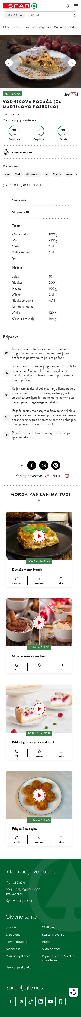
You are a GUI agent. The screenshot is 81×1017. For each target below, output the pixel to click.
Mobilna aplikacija (18, 956)
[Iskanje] (74, 15)
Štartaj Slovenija (53, 934)
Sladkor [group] (57, 174)
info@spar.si (14, 894)
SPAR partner (51, 949)
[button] (9, 63)
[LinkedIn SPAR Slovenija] (41, 1001)
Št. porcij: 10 (20, 212)
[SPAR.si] (20, 6)
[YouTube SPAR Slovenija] (51, 1001)
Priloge (36, 185)
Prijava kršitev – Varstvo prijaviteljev (58, 958)
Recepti (17, 27)
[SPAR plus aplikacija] (61, 1001)
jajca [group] (46, 174)
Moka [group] (7, 174)
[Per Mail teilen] (43, 465)
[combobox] (14, 15)
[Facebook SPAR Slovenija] (11, 1001)
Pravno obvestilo (17, 942)
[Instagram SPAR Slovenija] (21, 1001)
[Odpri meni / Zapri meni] (76, 6)
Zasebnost (13, 949)
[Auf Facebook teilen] (31, 465)
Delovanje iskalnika (18, 967)
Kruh (26, 185)
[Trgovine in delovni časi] (67, 6)
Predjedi (15, 185)
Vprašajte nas (22, 901)
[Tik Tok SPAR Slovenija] (31, 1001)
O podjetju (13, 934)
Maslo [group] (18, 174)
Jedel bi (11, 927)
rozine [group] (69, 174)
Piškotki (47, 942)
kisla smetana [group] (32, 174)
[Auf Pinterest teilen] (55, 465)
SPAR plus (48, 927)
